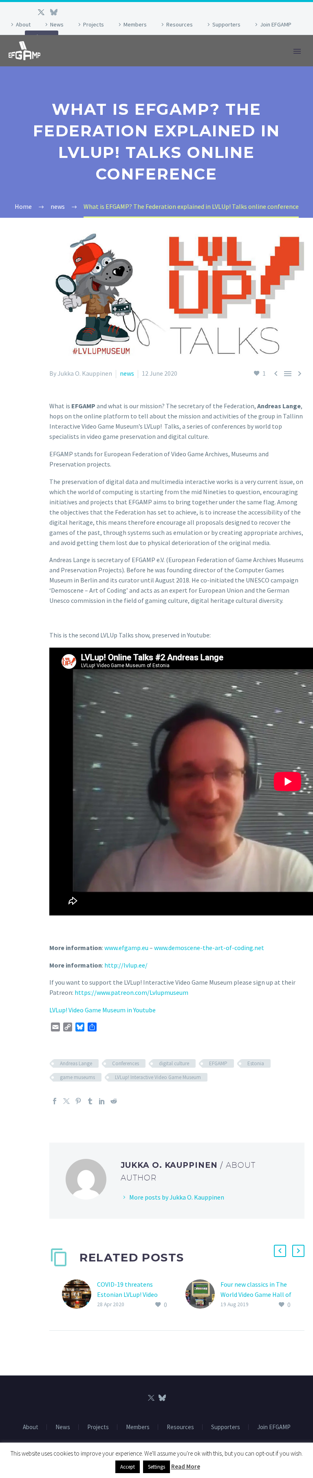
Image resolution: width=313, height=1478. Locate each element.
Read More (185, 1466)
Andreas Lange (76, 1063)
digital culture (174, 1063)
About (23, 24)
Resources (179, 24)
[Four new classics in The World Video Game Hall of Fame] (202, 1294)
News (57, 24)
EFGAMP (218, 1063)
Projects (93, 24)
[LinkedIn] (102, 1101)
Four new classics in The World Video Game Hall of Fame (255, 1294)
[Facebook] (54, 1101)
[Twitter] (41, 12)
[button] (280, 1251)
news (127, 373)
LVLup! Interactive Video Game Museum (158, 1077)
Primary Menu (297, 51)
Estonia (255, 1063)
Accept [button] (127, 1466)
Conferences (125, 1063)
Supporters (226, 24)
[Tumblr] (90, 1101)
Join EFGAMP (275, 24)
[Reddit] (113, 1101)
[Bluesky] (53, 12)
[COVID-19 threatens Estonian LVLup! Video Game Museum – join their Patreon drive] (79, 1294)
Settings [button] (156, 1466)
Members (135, 24)
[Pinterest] (78, 1101)
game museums (77, 1077)
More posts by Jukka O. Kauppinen (176, 1197)
